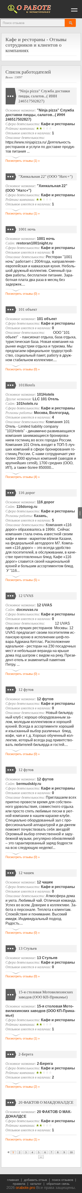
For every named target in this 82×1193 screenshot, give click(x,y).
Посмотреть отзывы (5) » (22, 580)
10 (71, 1152)
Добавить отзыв (35, 1180)
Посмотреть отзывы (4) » (22, 477)
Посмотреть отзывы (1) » (22, 160)
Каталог (35, 1183)
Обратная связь (57, 1183)
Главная (13, 1180)
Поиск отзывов (62, 1180)
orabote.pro (25, 1187)
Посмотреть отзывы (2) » (22, 1086)
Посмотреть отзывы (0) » (22, 293)
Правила (19, 1183)
